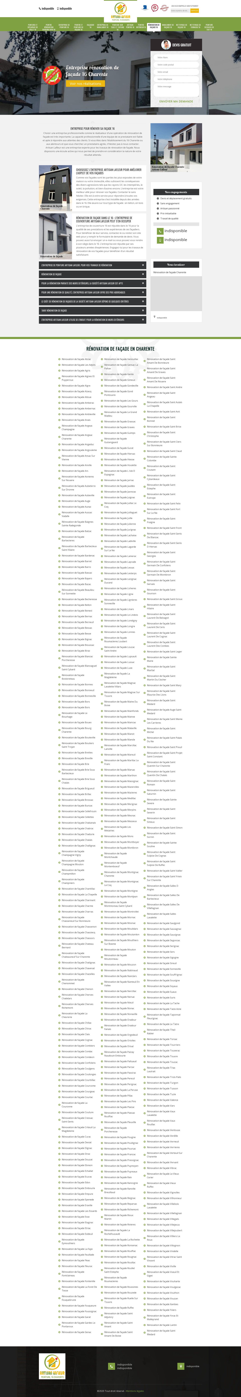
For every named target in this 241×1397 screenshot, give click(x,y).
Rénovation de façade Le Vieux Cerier (163, 1175)
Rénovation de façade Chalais (77, 839)
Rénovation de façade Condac (77, 1051)
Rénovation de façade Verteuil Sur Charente (164, 1154)
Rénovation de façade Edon (76, 1182)
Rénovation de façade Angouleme (79, 450)
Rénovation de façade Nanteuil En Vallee (122, 983)
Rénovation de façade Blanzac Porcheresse (77, 658)
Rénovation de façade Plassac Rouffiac (119, 1114)
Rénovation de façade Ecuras (77, 1176)
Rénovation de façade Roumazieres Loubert (115, 639)
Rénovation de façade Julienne (120, 523)
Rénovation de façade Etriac (76, 1228)
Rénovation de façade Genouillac (121, 359)
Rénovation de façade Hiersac (119, 453)
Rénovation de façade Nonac (119, 1008)
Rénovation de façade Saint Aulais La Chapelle (164, 404)
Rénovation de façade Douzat (77, 1159)
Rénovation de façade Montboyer (121, 842)
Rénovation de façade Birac (76, 650)
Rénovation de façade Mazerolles (121, 786)
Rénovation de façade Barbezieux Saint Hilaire (79, 548)
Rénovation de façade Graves (119, 427)
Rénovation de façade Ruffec (119, 1307)
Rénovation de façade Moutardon (121, 934)
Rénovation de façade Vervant (162, 1162)
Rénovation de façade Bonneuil (78, 690)
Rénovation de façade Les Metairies (117, 828)
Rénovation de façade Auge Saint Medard (164, 711)
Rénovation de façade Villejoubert (164, 1230)
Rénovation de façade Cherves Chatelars (77, 996)
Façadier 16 (90, 26)
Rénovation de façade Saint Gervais (161, 582)
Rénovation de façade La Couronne (74, 1104)
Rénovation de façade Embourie (78, 1188)
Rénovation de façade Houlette (120, 465)
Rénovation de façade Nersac (119, 996)
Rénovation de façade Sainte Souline (162, 844)
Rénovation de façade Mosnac (120, 923)
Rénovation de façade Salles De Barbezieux (163, 897)
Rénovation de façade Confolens (79, 1062)
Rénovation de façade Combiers (78, 1045)
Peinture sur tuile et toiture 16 (117, 27)
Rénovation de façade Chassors (78, 938)
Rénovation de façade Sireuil (162, 963)
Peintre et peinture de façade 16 (78, 27)
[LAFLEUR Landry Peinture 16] (120, 11)
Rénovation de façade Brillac (76, 794)
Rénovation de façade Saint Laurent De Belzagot (161, 616)
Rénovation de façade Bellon (76, 604)
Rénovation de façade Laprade (120, 561)
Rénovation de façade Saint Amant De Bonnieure (161, 361)
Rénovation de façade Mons (118, 836)
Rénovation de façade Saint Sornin (161, 835)
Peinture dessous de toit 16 (209, 27)
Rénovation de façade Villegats (163, 1219)
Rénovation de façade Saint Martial (161, 668)
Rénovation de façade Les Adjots (79, 364)
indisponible (47, 8)
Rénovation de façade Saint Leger (164, 651)
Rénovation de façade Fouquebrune (73, 1298)
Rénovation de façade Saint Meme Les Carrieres (164, 721)
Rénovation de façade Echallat (77, 1171)
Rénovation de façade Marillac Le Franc (121, 762)
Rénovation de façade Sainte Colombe (162, 458)
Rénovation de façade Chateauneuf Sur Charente (76, 955)
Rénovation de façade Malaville (120, 728)
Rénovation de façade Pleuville (120, 1122)
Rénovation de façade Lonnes (119, 632)
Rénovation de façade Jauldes (119, 485)
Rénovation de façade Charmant (78, 900)
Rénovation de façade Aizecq (76, 391)
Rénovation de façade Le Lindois (121, 614)
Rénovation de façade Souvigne (163, 980)
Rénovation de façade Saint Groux (164, 599)
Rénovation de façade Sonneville (164, 968)
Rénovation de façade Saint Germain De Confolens (161, 563)
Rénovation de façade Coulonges (79, 1074)
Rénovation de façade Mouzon (120, 964)
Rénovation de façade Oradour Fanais (120, 1027)
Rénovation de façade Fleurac (77, 1266)
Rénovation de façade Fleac (76, 1260)
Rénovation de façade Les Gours (121, 400)
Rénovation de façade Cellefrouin (79, 811)
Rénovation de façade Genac (76, 1332)
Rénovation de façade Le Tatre (163, 1024)
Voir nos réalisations (85, 83)
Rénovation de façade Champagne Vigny (73, 853)
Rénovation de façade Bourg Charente (76, 730)
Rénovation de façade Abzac (76, 359)
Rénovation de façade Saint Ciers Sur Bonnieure (164, 443)
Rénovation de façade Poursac (120, 1148)
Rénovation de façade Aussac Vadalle (77, 514)
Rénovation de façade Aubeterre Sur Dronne (79, 487)
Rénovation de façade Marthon (120, 775)
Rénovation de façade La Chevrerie (74, 1015)
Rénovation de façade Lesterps (120, 573)
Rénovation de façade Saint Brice (164, 426)
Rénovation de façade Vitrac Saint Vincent (164, 1258)
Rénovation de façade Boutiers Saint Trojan (78, 745)
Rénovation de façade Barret (77, 561)
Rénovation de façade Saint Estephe (161, 486)
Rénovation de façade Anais (76, 419)
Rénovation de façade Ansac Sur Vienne (78, 457)
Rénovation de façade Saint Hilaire (161, 606)
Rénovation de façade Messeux (120, 821)
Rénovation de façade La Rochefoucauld (117, 1232)
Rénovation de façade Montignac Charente (121, 874)
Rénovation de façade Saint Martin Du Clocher (161, 677)
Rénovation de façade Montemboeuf (115, 864)
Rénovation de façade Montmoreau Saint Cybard (118, 904)
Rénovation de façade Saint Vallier (164, 870)
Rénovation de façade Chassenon (79, 926)
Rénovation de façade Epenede (78, 1199)
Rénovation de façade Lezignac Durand (120, 580)
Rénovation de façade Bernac (77, 616)
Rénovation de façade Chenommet (73, 981)
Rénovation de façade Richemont (121, 1209)
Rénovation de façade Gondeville (121, 385)
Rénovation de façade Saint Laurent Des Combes (161, 644)
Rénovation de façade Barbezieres (73, 538)
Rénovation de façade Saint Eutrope (161, 496)
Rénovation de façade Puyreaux (120, 1171)
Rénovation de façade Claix (76, 1034)
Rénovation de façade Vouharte (163, 1281)
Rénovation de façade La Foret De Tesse (79, 1288)
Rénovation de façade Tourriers (163, 1044)
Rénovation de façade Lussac (119, 662)
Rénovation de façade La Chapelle (79, 894)
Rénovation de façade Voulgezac (164, 1287)
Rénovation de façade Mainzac (120, 722)
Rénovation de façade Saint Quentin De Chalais (161, 773)
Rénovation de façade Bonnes (77, 684)
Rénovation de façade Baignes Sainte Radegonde (77, 523)
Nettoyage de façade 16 (181, 26)
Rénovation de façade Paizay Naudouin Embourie (119, 1053)
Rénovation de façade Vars (161, 1105)
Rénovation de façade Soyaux (162, 986)
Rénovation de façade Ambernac (78, 408)
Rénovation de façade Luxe (118, 667)
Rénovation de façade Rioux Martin (118, 1217)
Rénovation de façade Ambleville (78, 414)
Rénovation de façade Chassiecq (78, 932)
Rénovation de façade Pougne (120, 1137)
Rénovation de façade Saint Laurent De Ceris (161, 625)
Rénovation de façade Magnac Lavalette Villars (120, 684)
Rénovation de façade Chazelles (78, 974)
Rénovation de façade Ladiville (120, 541)
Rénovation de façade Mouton (120, 949)
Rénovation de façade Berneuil (78, 622)
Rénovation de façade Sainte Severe (162, 801)
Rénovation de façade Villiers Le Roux (163, 1238)
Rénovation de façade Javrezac (120, 491)
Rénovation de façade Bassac (77, 572)
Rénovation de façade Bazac (76, 584)
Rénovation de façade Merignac (120, 804)
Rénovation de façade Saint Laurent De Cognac (161, 634)
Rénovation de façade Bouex (76, 722)
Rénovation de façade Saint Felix (163, 503)
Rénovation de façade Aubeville (78, 495)
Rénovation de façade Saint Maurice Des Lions (161, 693)
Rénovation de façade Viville (161, 1266)
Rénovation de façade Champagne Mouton (73, 862)
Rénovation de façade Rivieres (120, 1224)
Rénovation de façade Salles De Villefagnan (163, 906)
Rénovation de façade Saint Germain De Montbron (161, 573)
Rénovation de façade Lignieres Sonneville (120, 601)
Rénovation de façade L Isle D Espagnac (119, 472)
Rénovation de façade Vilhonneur (164, 1198)
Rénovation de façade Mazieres (120, 792)
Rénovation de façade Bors (76, 701)
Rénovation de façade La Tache (163, 1003)
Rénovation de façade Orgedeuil (121, 1034)
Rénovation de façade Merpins (120, 809)
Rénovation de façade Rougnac (120, 1256)
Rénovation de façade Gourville (120, 406)
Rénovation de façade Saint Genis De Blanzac (164, 535)
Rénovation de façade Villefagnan (164, 1213)
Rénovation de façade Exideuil (77, 1233)
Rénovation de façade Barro (76, 567)
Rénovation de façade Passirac (120, 1072)
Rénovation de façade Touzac (162, 1062)
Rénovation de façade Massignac (121, 781)
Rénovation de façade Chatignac (78, 962)
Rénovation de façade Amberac (78, 402)
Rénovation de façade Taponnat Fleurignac (163, 1016)
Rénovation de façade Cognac (77, 1040)
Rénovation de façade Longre (119, 626)
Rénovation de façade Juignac (119, 497)
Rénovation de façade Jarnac (119, 480)
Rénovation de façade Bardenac (78, 555)
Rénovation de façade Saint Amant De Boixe (118, 1334)
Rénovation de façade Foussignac (79, 1311)
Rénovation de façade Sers (161, 951)
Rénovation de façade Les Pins (120, 1101)
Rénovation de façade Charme (77, 905)
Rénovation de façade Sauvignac (164, 934)
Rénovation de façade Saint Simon (164, 827)
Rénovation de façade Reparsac (120, 1203)
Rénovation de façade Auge (76, 501)
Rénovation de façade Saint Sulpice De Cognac (161, 854)
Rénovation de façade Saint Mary (164, 685)
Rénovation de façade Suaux (161, 991)
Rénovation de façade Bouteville (78, 737)
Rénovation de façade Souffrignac (164, 974)
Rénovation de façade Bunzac (77, 805)
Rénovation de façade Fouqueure (79, 1305)
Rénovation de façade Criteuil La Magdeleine (78, 1129)
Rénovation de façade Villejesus (163, 1224)
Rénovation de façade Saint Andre (164, 387)
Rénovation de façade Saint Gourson (161, 591)
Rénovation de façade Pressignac (121, 1160)
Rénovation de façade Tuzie (161, 1094)
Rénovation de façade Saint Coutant (161, 468)
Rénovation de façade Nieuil (118, 1002)
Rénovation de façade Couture (77, 1112)
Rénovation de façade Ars (75, 470)
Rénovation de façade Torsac (162, 1039)
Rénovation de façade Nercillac (120, 991)
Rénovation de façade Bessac (77, 627)
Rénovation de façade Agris (76, 370)
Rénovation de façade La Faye (77, 1249)
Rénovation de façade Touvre (162, 1056)
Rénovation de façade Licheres (120, 588)
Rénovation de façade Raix (118, 1177)
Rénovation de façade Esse (76, 1216)
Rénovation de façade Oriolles (119, 1040)
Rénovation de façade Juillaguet (120, 512)
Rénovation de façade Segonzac (163, 940)
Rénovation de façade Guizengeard (115, 440)
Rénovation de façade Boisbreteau (73, 677)
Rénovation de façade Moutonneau (115, 957)
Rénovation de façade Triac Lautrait (161, 1069)
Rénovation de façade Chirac (76, 1028)
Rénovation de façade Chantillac (78, 888)
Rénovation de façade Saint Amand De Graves (161, 370)
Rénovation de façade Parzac (119, 1067)
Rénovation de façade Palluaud (120, 1061)
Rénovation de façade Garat (76, 1317)
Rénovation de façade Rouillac (119, 1262)
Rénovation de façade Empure (77, 1193)
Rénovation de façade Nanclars (120, 976)
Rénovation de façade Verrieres (163, 1147)
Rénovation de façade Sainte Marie (162, 659)
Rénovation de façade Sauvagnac (164, 928)
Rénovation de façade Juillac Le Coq (120, 505)
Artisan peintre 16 (130, 26)
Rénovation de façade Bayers (77, 578)
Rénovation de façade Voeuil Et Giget (163, 1273)
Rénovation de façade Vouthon (163, 1292)
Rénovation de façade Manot (119, 733)
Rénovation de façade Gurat (118, 448)
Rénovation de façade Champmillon (73, 872)
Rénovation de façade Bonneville (79, 695)
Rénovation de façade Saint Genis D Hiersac (164, 544)
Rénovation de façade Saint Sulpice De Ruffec (161, 863)
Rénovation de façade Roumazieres (115, 1279)
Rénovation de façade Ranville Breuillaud (119, 1190)
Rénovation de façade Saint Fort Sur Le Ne (163, 511)
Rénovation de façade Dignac (77, 1148)
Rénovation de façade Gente (119, 374)
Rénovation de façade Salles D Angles (162, 887)
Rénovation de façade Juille (118, 518)
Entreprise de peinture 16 (64, 26)
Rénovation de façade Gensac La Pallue (121, 366)
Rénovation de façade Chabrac (77, 828)
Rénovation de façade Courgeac (78, 1091)
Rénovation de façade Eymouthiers (73, 1241)
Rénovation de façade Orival (118, 1046)
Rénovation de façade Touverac (163, 1050)
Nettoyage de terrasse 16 (195, 26)
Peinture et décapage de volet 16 (33, 27)
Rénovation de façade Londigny (120, 620)
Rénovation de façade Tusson (162, 1088)
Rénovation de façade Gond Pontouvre (118, 393)
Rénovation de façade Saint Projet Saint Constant (164, 754)
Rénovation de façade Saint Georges (161, 554)
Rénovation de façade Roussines (121, 1286)
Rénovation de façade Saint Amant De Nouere (161, 379)
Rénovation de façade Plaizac (119, 1107)
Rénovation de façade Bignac (77, 639)
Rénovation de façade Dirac (76, 1153)
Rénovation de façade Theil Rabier (161, 1031)
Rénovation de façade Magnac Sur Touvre (122, 694)
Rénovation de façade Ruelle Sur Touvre (121, 1300)
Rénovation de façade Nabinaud (121, 970)
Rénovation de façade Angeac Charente (77, 436)
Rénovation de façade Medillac (120, 798)
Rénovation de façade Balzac (76, 531)
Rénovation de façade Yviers (161, 1309)
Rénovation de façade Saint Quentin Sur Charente (161, 764)
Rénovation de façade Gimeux (119, 379)
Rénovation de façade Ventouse (163, 1130)
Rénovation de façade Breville (77, 758)
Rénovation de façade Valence (162, 1099)
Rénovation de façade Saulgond (163, 923)
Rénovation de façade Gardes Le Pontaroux (78, 1324)
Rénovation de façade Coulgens (78, 1068)
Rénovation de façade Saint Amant (118, 1324)
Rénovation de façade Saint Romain (161, 782)
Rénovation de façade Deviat (76, 1142)
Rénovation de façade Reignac (120, 1198)
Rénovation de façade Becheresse (79, 599)
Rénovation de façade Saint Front (164, 527)
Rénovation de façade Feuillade (78, 1254)
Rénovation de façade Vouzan (162, 1298)
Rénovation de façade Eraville (77, 1205)
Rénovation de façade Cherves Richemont (77, 1006)
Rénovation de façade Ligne (118, 594)
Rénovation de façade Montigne (121, 890)
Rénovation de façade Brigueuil (78, 788)
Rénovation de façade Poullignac (121, 1142)
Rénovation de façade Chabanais (79, 822)
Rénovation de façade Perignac (120, 1084)
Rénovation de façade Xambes (162, 1304)
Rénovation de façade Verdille (162, 1135)
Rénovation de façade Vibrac (162, 1168)
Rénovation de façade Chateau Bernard (78, 945)
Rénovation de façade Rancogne (121, 1183)
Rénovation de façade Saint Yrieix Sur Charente (164, 878)
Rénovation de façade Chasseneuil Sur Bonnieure (76, 919)
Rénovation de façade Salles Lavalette (161, 915)
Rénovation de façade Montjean (121, 896)
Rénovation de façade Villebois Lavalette (163, 1205)
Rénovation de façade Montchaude (115, 855)
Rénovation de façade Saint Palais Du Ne (164, 739)
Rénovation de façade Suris (161, 997)
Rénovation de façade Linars (119, 609)
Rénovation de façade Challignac (79, 845)
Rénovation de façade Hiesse (119, 459)
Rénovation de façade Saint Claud (164, 451)
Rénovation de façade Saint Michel (161, 730)
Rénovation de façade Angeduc (78, 444)
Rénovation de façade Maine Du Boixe (121, 703)
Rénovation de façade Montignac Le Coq (121, 883)
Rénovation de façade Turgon (162, 1082)
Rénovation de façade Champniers (73, 881)
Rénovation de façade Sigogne (163, 957)
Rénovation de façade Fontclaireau (73, 1273)
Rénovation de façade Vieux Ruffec (161, 1185)
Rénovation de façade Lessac (119, 567)
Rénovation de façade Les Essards (79, 1211)
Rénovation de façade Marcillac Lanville (120, 747)
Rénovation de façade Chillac (76, 1022)
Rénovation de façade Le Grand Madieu (120, 414)
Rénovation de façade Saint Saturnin (161, 792)
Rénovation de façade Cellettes (78, 817)
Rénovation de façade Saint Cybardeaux (161, 477)
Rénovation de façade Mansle (119, 739)
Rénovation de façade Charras (77, 911)
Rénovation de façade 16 (154, 26)
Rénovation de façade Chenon (77, 989)
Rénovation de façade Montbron (121, 847)
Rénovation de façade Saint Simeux (161, 820)
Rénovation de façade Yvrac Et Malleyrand (162, 1317)
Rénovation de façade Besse (76, 633)
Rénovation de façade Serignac (163, 946)
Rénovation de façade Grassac (120, 421)
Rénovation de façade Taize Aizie (164, 1009)
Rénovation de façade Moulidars (121, 928)
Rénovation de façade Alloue (76, 397)
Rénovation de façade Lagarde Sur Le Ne (120, 548)
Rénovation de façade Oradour (120, 1019)
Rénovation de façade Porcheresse (115, 1129)
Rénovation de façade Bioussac (78, 645)
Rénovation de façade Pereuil (119, 1078)
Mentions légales (135, 1391)
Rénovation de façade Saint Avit (163, 411)
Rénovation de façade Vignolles (163, 1192)
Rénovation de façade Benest (77, 610)
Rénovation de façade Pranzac (120, 1154)
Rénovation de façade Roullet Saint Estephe (119, 1270)
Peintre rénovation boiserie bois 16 (48, 27)
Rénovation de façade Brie (75, 764)
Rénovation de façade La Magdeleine (117, 675)
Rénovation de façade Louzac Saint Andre (119, 649)
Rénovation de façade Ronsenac (121, 1245)
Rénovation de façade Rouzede (120, 1292)
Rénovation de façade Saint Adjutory (118, 1315)
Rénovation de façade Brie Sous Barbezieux (78, 771)
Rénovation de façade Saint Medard (161, 702)
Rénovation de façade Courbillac (78, 1080)
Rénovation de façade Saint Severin (161, 810)
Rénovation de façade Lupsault (120, 656)
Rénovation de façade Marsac (119, 769)
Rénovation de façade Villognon (163, 1245)
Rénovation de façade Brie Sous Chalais (78, 781)
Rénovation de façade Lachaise (120, 535)
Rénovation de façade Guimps (119, 432)
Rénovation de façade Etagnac (77, 1222)
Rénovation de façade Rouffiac (120, 1251)
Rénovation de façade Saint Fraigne (161, 520)
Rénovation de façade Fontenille (78, 1281)
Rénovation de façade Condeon (78, 1057)
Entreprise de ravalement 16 (102, 26)
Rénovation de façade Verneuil (163, 1141)
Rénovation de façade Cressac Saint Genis (77, 1119)
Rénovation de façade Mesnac (119, 815)
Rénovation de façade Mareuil (119, 754)
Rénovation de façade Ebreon (77, 1165)
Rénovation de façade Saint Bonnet (161, 419)
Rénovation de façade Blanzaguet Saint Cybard (79, 667)
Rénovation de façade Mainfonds (121, 711)
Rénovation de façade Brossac (77, 799)
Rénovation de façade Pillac (118, 1095)
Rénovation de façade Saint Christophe (161, 434)
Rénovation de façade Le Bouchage (74, 715)
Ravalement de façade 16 (168, 26)
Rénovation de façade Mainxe (119, 716)
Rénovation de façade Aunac (76, 506)
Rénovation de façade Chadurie (78, 834)
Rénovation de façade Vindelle (162, 1251)
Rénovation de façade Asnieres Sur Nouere (78, 478)
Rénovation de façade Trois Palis (164, 1077)
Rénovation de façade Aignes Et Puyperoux (78, 378)
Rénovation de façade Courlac (77, 1097)
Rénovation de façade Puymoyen (121, 1165)
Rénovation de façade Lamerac (120, 556)
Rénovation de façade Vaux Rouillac (161, 1122)
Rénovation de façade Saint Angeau (161, 394)
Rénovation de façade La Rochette (122, 1239)
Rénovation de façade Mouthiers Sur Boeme (121, 942)
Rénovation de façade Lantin (162, 1325)
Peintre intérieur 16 (141, 26)
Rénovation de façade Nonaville (120, 1014)
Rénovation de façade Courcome (79, 1085)
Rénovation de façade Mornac (119, 917)
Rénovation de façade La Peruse (121, 1089)
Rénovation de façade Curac (76, 1136)
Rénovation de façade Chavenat (78, 968)
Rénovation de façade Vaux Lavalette (161, 1113)
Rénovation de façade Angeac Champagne (77, 427)
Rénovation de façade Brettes (77, 752)
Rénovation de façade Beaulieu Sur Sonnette (78, 591)
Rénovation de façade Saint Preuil (164, 747)
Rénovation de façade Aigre (76, 385)
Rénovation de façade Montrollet (121, 911)
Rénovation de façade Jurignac (120, 529)
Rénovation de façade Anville (77, 465)
